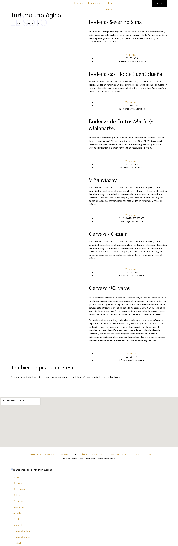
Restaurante (94, 3)
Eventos (17, 519)
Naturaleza (18, 507)
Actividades (18, 513)
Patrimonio (18, 501)
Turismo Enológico (22, 531)
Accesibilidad (143, 454)
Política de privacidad (91, 454)
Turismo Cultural (21, 537)
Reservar (78, 3)
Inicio (16, 477)
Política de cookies (119, 454)
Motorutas (18, 525)
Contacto (108, 9)
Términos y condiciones (40, 454)
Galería (109, 3)
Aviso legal (66, 454)
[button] (85, 23)
